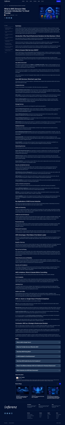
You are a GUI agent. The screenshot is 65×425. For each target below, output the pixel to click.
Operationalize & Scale (29, 418)
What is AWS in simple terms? (24, 342)
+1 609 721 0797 (54, 407)
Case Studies (49, 414)
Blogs (7, 5)
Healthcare (40, 414)
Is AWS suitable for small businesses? (26, 356)
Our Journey (57, 415)
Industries (23, 1)
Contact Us (58, 1)
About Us (42, 1)
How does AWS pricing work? (24, 351)
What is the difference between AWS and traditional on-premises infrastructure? (36, 365)
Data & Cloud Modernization (30, 415)
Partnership (35, 1)
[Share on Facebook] (7, 17)
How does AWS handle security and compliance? (28, 361)
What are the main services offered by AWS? (27, 347)
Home (5, 5)
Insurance (40, 415)
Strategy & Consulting (29, 414)
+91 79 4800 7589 (29, 407)
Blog (48, 415)
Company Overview (58, 414)
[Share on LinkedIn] (9, 17)
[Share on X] (11, 17)
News (48, 418)
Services (27, 1)
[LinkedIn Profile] (21, 378)
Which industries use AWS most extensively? (27, 370)
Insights (39, 1)
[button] (57, 384)
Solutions (31, 1)
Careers (57, 418)
